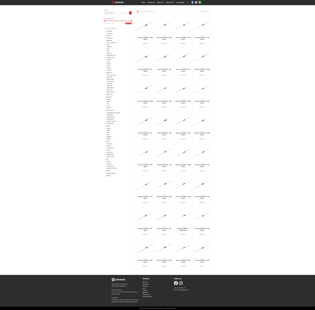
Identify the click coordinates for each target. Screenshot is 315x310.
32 (205, 11)
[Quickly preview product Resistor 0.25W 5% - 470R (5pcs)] (191, 146)
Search (106, 10)
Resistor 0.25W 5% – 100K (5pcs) (145, 38)
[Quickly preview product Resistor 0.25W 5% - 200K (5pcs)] (210, 51)
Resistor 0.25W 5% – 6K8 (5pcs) (145, 261)
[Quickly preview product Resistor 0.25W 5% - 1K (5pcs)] (153, 51)
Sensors (108, 170)
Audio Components (111, 42)
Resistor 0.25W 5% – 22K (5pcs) (202, 102)
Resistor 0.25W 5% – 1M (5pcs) (183, 70)
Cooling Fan (110, 143)
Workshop (145, 292)
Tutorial (145, 290)
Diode (108, 49)
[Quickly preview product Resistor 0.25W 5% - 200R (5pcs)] (153, 82)
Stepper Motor (110, 154)
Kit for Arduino (110, 119)
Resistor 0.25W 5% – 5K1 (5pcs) (145, 229)
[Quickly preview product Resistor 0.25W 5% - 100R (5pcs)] (172, 19)
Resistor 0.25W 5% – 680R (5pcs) (183, 229)
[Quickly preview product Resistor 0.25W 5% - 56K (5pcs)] (210, 178)
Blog (144, 288)
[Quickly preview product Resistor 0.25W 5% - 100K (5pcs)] (153, 19)
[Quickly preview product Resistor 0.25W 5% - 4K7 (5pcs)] (153, 178)
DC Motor (109, 145)
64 (207, 11)
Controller (109, 163)
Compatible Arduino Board (113, 112)
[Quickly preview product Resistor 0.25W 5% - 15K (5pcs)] (210, 19)
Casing (108, 101)
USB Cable (109, 89)
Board (108, 44)
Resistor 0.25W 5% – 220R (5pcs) (183, 102)
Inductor (109, 53)
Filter (128, 23)
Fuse (108, 51)
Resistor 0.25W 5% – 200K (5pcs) (202, 70)
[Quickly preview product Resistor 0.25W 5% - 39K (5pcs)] (153, 146)
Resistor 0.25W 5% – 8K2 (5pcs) (202, 261)
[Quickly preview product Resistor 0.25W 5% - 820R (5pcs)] (172, 242)
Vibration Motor (111, 156)
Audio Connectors (111, 75)
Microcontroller (110, 110)
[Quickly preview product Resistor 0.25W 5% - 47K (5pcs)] (210, 146)
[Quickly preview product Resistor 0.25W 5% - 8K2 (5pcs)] (210, 242)
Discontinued (109, 94)
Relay (108, 61)
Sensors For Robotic (112, 168)
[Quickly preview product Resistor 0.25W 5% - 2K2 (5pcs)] (172, 114)
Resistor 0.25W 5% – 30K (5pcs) (183, 133)
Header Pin (109, 83)
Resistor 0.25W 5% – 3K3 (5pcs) (164, 165)
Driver (108, 132)
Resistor (145, 36)
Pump (108, 150)
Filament (109, 35)
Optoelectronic (110, 57)
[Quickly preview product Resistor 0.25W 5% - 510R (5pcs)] (191, 178)
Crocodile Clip (110, 81)
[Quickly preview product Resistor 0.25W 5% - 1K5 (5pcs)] (172, 51)
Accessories (110, 33)
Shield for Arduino (111, 121)
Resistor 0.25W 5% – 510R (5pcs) (183, 197)
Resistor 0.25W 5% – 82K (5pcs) (183, 261)
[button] (153, 23)
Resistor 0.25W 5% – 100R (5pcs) (164, 38)
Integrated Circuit (111, 55)
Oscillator (109, 59)
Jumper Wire (110, 85)
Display (108, 130)
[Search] (130, 13)
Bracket (109, 99)
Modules (108, 126)
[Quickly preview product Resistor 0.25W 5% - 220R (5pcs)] (191, 82)
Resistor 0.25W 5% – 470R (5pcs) (183, 165)
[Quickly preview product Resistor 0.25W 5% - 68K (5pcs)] (210, 210)
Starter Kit (108, 175)
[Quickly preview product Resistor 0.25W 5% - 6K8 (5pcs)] (153, 242)
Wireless (109, 139)
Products (145, 286)
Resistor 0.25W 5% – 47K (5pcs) (202, 165)
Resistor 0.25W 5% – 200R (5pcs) (145, 102)
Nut (107, 103)
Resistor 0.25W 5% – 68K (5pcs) (202, 229)
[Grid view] (138, 11)
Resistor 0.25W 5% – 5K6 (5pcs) (164, 229)
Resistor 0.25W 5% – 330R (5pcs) (202, 133)
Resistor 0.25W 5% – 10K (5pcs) (183, 38)
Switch (108, 65)
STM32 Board (110, 123)
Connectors (109, 72)
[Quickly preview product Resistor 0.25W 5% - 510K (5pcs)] (172, 178)
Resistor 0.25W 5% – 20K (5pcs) (164, 102)
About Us (145, 282)
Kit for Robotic (110, 166)
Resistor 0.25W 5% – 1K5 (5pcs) (164, 70)
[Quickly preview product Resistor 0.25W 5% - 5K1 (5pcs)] (153, 210)
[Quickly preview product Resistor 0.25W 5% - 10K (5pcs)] (191, 19)
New (107, 159)
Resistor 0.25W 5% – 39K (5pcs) (145, 165)
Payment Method (147, 296)
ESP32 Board (110, 115)
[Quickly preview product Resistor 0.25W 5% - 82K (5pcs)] (191, 242)
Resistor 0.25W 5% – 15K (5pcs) (202, 38)
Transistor (109, 70)
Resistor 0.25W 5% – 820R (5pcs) (164, 261)
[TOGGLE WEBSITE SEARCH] (187, 2)
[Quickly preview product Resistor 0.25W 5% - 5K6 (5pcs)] (172, 210)
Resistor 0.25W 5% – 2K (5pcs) (145, 133)
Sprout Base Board (111, 173)
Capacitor (109, 46)
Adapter (109, 128)
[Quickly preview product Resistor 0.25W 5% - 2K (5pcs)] (153, 114)
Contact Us (146, 284)
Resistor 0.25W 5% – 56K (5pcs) (202, 197)
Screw (108, 105)
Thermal (109, 68)
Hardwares (109, 97)
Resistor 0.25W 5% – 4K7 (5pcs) (145, 197)
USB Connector (110, 92)
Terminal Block (110, 87)
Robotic (108, 161)
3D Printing (109, 31)
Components (109, 38)
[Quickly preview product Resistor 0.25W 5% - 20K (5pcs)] (172, 82)
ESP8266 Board (111, 117)
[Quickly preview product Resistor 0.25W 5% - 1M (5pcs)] (191, 51)
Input (108, 134)
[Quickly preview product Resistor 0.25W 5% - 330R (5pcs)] (210, 114)
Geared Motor (110, 148)
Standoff (109, 107)
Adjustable (109, 40)
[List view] (141, 11)
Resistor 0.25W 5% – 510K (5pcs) (164, 197)
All (210, 11)
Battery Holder (110, 79)
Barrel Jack (109, 77)
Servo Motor (110, 152)
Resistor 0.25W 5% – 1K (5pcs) (145, 70)
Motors (108, 141)
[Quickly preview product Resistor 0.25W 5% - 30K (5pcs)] (191, 114)
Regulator (109, 136)
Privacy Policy (146, 294)
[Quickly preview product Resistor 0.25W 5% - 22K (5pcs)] (210, 82)
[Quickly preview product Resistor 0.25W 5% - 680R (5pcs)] (191, 210)
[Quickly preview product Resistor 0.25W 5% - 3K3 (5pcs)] (172, 146)
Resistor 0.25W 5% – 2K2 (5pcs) (164, 133)
